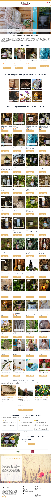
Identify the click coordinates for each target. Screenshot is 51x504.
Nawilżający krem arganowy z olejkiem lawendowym (44, 60)
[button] (24, 431)
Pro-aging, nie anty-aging (22, 397)
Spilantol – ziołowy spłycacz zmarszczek (42, 397)
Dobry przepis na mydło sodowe (7, 397)
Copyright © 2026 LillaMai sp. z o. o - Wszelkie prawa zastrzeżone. (13, 501)
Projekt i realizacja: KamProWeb (38, 501)
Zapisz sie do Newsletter (26, 439)
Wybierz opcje (17, 375)
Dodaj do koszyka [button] (6, 67)
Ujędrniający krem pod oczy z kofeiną (32, 60)
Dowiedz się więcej (19, 66)
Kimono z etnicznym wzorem (19, 60)
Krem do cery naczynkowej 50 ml (6, 60)
